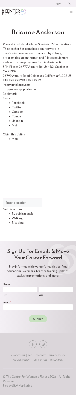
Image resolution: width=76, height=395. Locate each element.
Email (7, 301)
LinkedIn (17, 121)
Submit (38, 319)
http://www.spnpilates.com (20, 89)
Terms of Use (40, 359)
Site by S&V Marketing (17, 385)
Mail (14, 125)
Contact (41, 355)
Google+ (18, 112)
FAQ (30, 355)
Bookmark (10, 94)
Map (15, 139)
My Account (18, 355)
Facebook (18, 103)
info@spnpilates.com (17, 85)
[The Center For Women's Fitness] (14, 12)
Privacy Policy (57, 355)
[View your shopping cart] (69, 3)
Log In (57, 3)
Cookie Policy (21, 359)
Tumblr (16, 116)
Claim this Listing (14, 134)
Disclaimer (56, 359)
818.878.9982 (31, 80)
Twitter (17, 107)
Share (6, 98)
